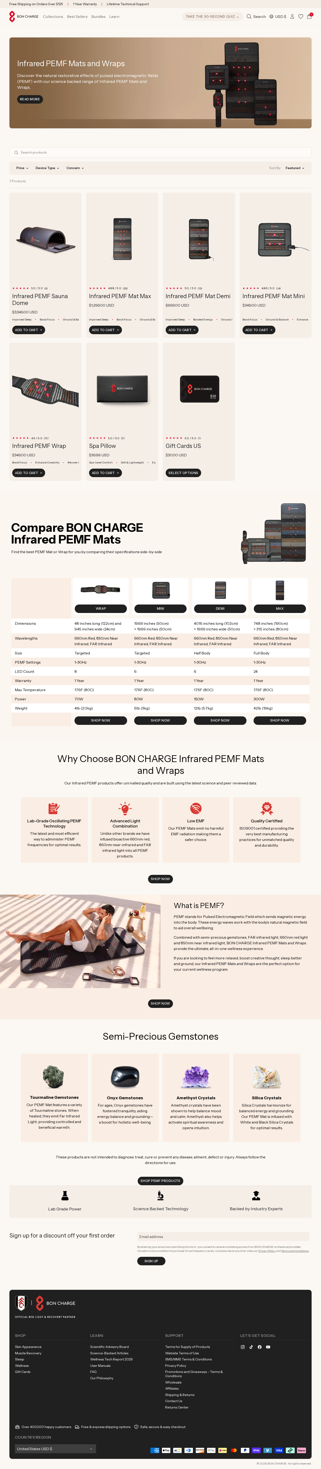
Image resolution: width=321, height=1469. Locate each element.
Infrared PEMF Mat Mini (274, 296)
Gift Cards (22, 1372)
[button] (53, 16)
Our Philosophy (101, 1378)
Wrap (101, 608)
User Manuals (100, 1365)
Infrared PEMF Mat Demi (198, 296)
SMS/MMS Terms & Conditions (188, 1359)
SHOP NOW (100, 720)
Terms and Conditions (295, 1251)
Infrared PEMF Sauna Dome (40, 299)
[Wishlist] (300, 16)
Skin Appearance (28, 1347)
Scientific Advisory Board (109, 1347)
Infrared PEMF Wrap (39, 445)
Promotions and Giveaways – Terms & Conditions (194, 1374)
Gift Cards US (183, 445)
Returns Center (176, 1407)
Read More (31, 99)
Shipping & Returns (179, 1395)
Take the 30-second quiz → (212, 16)
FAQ (93, 1372)
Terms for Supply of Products (187, 1347)
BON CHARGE (277, 1463)
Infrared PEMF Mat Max (120, 296)
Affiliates (172, 1388)
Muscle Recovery (28, 1353)
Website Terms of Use (182, 1353)
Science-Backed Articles (109, 1353)
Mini (160, 608)
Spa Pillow (102, 445)
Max (280, 608)
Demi (220, 608)
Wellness (22, 1365)
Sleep (19, 1359)
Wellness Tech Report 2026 (111, 1359)
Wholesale (173, 1382)
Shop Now (160, 879)
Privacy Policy (266, 1251)
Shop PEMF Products (160, 1181)
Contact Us (173, 1401)
